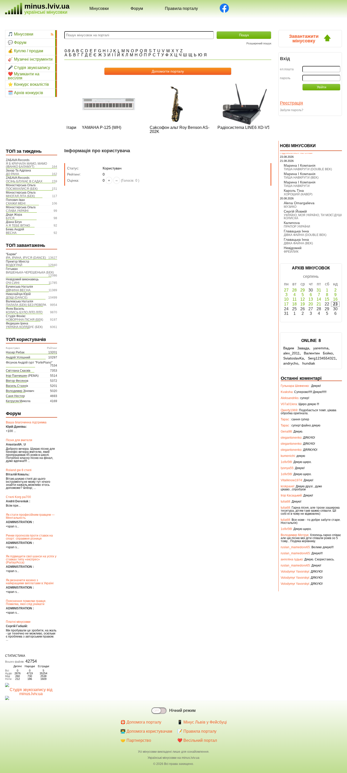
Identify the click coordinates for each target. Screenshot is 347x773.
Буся (10, 218)
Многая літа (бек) (20, 196)
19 (302, 304)
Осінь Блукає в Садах (24, 181)
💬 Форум (17, 42)
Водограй (14, 265)
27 (286, 290)
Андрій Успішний (18, 357)
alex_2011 (291, 353)
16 (335, 299)
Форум (137, 8)
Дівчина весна (18, 290)
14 (319, 299)
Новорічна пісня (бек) (24, 319)
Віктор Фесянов (17, 381)
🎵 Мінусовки (20, 34)
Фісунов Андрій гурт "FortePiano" (29, 362)
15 (327, 299)
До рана (12, 174)
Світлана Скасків (18, 370)
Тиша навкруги (297, 186)
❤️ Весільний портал (197, 740)
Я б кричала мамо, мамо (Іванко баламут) (26, 165)
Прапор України (297, 226)
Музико (290, 207)
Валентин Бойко (318, 353)
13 (310, 299)
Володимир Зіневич (20, 391)
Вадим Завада (296, 348)
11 (294, 299)
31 (319, 290)
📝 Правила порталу (196, 731)
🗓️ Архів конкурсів (25, 93)
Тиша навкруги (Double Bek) (308, 169)
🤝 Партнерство (135, 740)
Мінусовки (99, 8)
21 (319, 304)
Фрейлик (291, 251)
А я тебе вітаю (18, 225)
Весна (11, 233)
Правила (181, 8)
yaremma (320, 348)
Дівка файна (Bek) (298, 243)
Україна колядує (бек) (24, 327)
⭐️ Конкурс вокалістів (28, 84)
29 (302, 290)
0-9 (67, 51)
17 (286, 304)
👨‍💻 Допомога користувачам (146, 731)
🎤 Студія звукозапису (29, 67)
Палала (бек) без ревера (26, 305)
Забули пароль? (291, 110)
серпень (311, 276)
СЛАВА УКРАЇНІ (17, 211)
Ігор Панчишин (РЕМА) (22, 375)
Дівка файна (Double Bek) (305, 235)
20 (310, 304)
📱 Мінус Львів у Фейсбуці (202, 722)
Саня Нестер (15, 396)
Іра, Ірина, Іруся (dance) (26, 258)
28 (294, 290)
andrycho (290, 363)
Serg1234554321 (322, 358)
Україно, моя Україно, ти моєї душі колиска (313, 216)
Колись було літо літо (24, 312)
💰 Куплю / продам (25, 51)
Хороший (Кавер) (298, 194)
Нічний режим (182, 710)
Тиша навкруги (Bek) (301, 177)
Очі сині (12, 283)
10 (286, 299)
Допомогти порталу (168, 71)
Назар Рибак (15, 352)
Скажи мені (15, 203)
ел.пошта (287, 69)
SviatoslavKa (293, 358)
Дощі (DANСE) (16, 297)
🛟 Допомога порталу (140, 722)
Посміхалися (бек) (22, 189)
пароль (285, 78)
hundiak (308, 363)
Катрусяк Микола (18, 401)
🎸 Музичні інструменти (30, 59)
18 (294, 304)
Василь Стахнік (17, 386)
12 (302, 299)
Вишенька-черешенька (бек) (30, 272)
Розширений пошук (258, 43)
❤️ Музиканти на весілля (23, 76)
